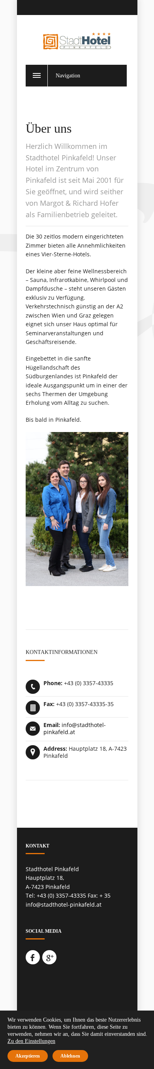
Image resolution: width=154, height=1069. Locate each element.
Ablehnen (70, 1056)
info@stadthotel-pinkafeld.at (74, 728)
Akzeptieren (27, 1056)
